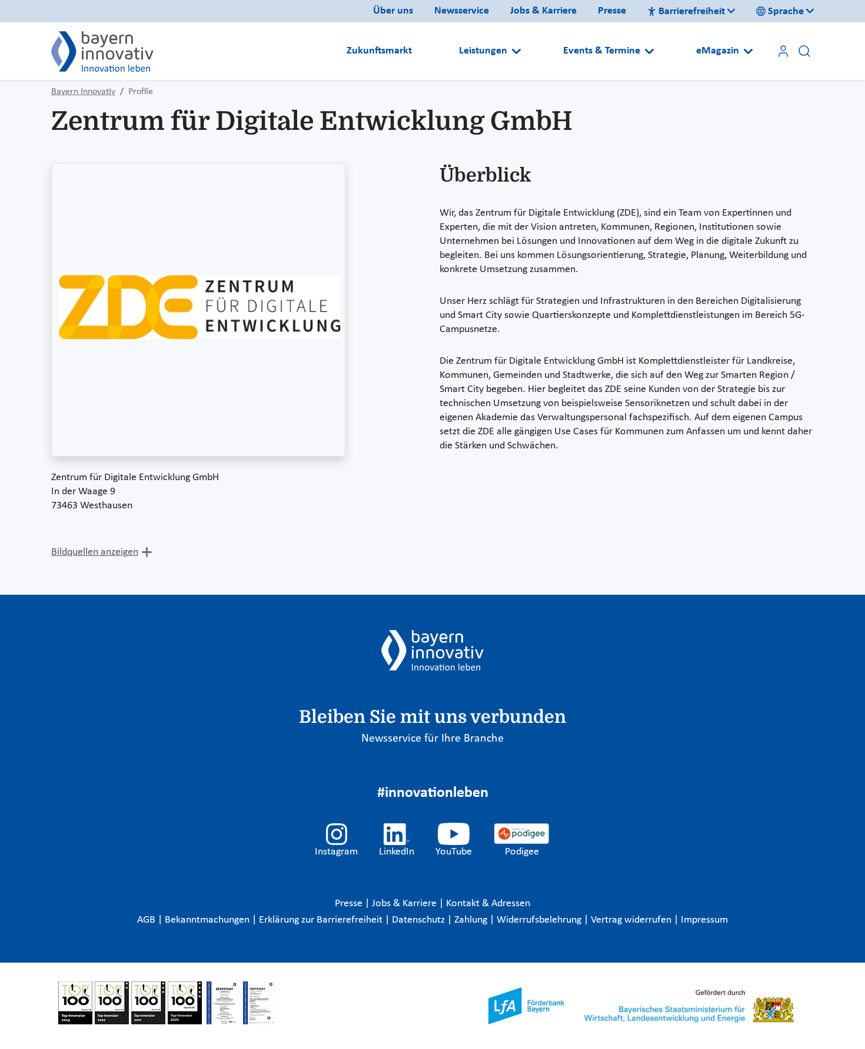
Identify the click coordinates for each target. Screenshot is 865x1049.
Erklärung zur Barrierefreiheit (322, 920)
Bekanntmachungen (208, 920)
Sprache (786, 11)
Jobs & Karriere (543, 10)
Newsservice (461, 10)
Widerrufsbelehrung (540, 920)
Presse (612, 10)
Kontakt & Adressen (488, 903)
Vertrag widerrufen (632, 920)
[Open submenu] (516, 51)
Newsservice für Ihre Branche (432, 739)
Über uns (393, 10)
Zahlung (472, 920)
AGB (147, 920)
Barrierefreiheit (691, 11)
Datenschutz (419, 920)
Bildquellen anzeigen (94, 552)
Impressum (704, 920)
